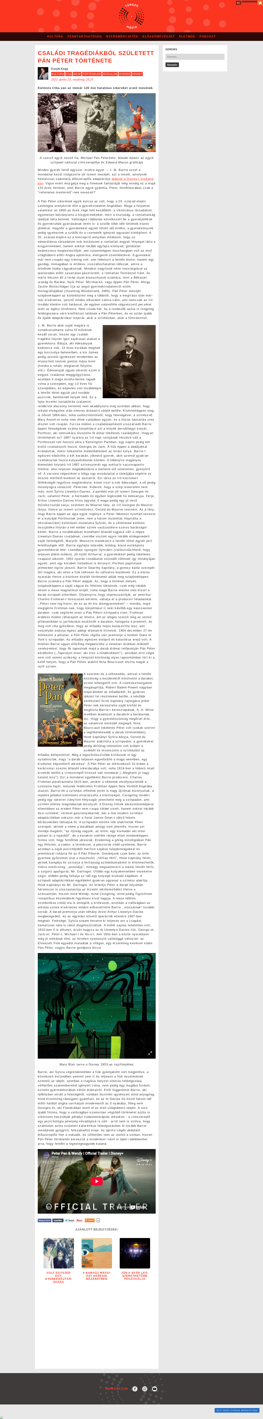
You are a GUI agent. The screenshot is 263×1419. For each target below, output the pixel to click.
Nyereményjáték (122, 36)
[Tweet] (70, 1220)
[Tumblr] (58, 1220)
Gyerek (124, 74)
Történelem (92, 74)
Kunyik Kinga (59, 68)
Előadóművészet (159, 36)
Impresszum (117, 1388)
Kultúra (55, 36)
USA (68, 74)
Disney (137, 74)
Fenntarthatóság (85, 36)
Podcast (207, 36)
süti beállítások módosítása (237, 1410)
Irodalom (110, 74)
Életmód (187, 36)
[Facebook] (44, 1220)
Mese (77, 74)
